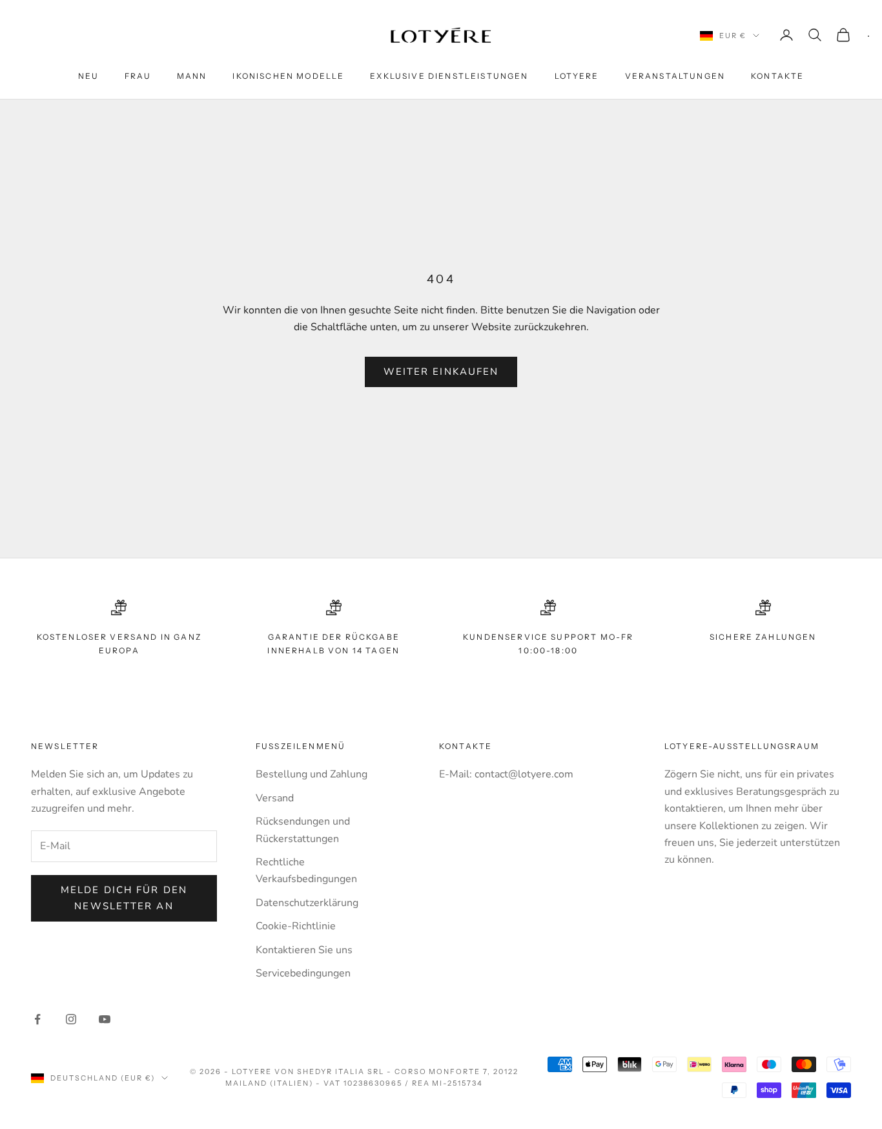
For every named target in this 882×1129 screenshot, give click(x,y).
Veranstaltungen (675, 76)
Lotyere (577, 76)
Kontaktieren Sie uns (304, 950)
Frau (138, 76)
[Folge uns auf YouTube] (104, 1019)
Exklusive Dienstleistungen (449, 76)
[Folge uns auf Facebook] (37, 1019)
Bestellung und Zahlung (311, 774)
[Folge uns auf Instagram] (71, 1019)
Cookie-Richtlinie (296, 926)
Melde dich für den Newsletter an (124, 898)
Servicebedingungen (303, 973)
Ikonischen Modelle (288, 76)
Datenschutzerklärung (307, 903)
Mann (192, 76)
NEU (88, 76)
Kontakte (777, 76)
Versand (275, 798)
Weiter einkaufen (441, 371)
